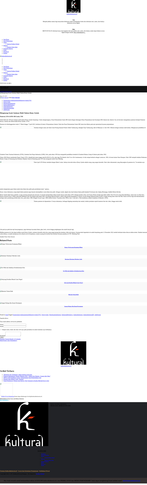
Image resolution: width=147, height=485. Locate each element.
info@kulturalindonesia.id (131, 481)
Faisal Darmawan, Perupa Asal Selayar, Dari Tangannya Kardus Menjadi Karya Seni (26, 381)
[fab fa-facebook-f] (3, 59)
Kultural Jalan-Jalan (12, 47)
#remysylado (6, 102)
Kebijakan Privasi (44, 471)
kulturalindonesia (8, 106)
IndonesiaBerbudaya (8, 105)
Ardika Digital (40, 474)
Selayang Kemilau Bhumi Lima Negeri (73, 282)
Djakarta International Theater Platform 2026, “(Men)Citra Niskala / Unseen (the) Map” (26, 376)
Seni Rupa (6, 39)
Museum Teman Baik (73, 294)
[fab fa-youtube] (3, 63)
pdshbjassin (6, 109)
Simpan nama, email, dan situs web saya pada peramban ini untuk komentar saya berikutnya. (27, 329)
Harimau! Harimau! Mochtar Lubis (73, 259)
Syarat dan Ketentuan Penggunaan (28, 471)
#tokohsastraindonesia (9, 103)
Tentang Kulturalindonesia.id (8, 471)
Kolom (5, 53)
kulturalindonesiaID (8, 108)
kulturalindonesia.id (72, 14)
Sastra (5, 42)
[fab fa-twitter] (3, 62)
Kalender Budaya (8, 48)
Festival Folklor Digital (13, 44)
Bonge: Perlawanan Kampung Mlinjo (74, 247)
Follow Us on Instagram (7, 396)
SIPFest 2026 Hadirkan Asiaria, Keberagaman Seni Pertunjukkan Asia (22, 377)
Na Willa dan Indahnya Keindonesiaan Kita (73, 271)
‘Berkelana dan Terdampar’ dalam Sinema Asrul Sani (17, 374)
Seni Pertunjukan (8, 41)
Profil (4, 50)
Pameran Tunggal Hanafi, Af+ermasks (10, 339)
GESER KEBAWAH (6, 91)
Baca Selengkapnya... (79, 32)
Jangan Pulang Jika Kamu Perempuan (73, 306)
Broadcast (6, 51)
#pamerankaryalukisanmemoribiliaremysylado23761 (17, 100)
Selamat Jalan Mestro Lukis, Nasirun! (13, 379)
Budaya (5, 45)
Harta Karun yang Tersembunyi (8, 340)
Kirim (2, 337)
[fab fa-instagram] (3, 60)
